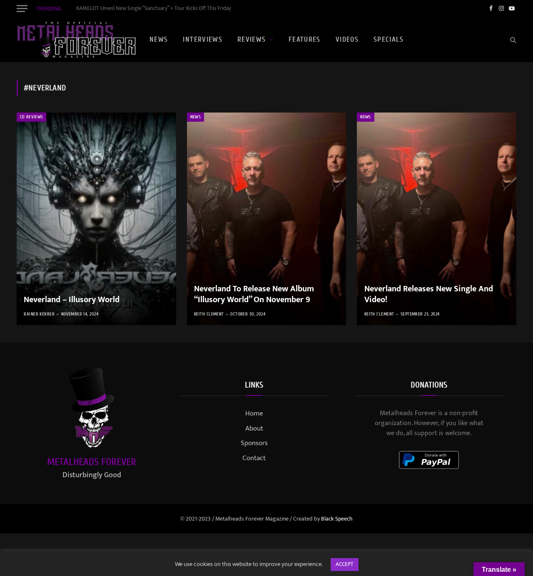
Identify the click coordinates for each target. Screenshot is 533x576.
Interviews (202, 39)
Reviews (251, 39)
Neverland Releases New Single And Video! (428, 294)
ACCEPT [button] (345, 564)
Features (305, 39)
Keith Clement (209, 314)
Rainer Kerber (39, 314)
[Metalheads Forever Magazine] (76, 40)
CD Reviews (31, 117)
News (158, 39)
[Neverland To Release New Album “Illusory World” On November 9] (266, 219)
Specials (388, 39)
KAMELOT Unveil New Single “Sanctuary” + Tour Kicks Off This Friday (153, 8)
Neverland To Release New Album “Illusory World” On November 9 (254, 294)
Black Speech (337, 518)
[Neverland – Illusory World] (96, 219)
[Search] (512, 39)
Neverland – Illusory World (72, 300)
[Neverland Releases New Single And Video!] (436, 219)
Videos (347, 39)
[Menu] (22, 8)
